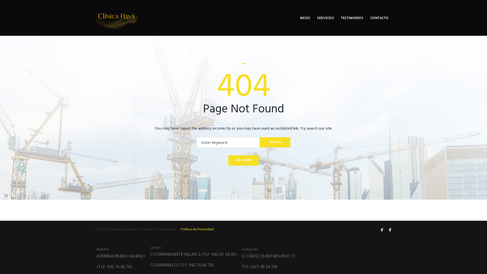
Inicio (305, 18)
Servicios (325, 18)
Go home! (243, 160)
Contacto (379, 18)
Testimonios (352, 18)
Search (275, 142)
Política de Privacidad (197, 229)
